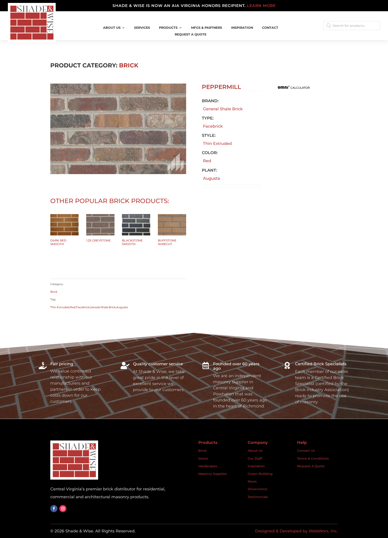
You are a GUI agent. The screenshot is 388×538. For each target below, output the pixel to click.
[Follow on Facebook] (53, 508)
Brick (128, 65)
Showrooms (257, 489)
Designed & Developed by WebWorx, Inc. (296, 531)
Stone (203, 458)
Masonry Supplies (212, 474)
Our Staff (255, 458)
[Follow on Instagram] (62, 508)
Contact (270, 28)
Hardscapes (207, 466)
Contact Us (306, 451)
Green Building (260, 474)
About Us (112, 28)
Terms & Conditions (313, 458)
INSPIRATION (242, 28)
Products (168, 28)
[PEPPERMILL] (118, 172)
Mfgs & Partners (206, 28)
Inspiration (256, 466)
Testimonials (258, 497)
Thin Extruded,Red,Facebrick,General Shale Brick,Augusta (89, 307)
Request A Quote (190, 34)
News (252, 481)
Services (142, 28)
